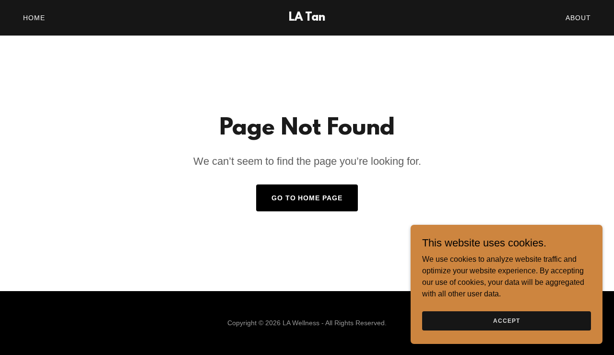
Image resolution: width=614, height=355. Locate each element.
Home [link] (34, 18)
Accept (506, 320)
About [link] (578, 18)
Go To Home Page (307, 198)
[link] (307, 18)
